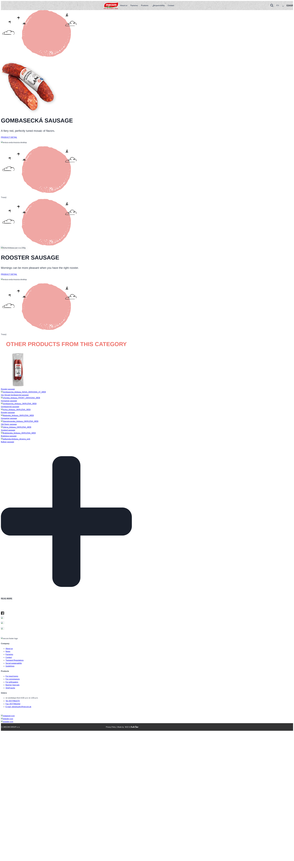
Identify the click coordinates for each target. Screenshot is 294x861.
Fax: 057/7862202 (13, 704)
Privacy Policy (111, 727)
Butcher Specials (12, 685)
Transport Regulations (15, 660)
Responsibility (159, 5)
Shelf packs (10, 688)
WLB (126, 727)
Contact (171, 5)
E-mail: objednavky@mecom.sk (18, 707)
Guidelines (10, 666)
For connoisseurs (13, 679)
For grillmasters (12, 682)
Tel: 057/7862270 (13, 701)
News (8, 651)
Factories (134, 5)
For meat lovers (12, 676)
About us (123, 5)
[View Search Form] (272, 5)
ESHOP (290, 5)
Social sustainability (14, 663)
